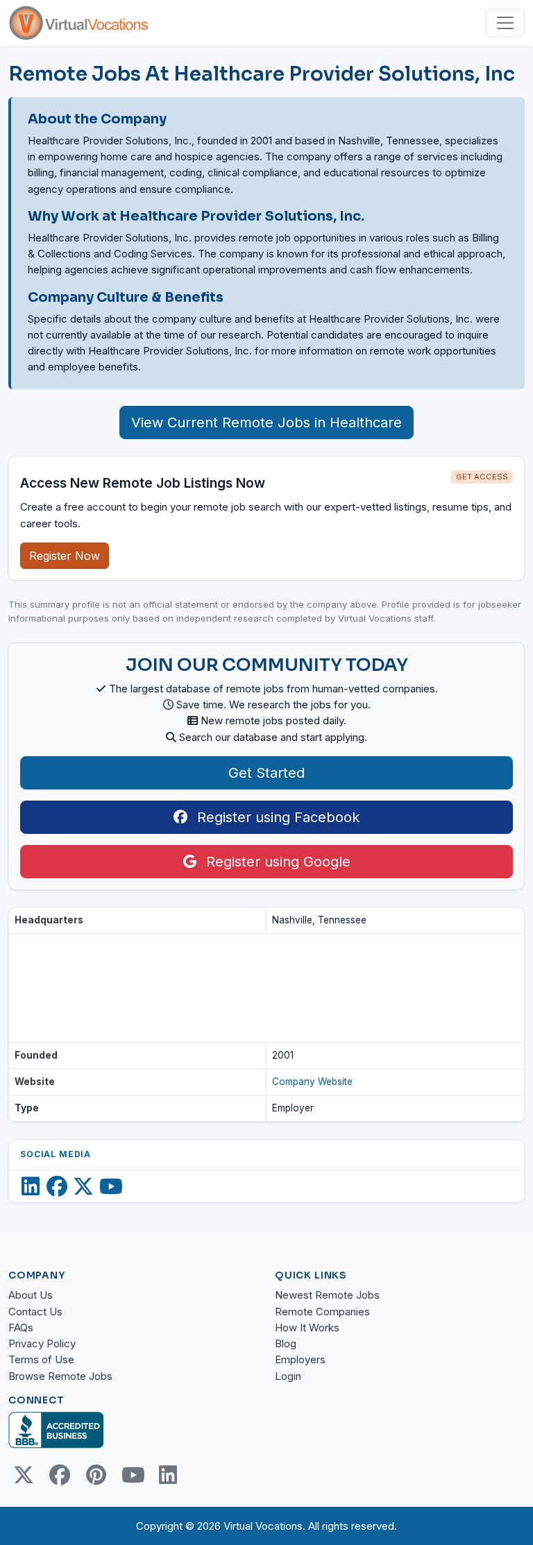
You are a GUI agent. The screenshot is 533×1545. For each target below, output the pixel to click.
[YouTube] (111, 1186)
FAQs (20, 1327)
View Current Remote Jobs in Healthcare (266, 422)
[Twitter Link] (23, 1475)
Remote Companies (322, 1311)
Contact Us (35, 1311)
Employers (300, 1359)
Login (288, 1376)
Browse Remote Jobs (60, 1376)
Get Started (266, 773)
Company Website (312, 1081)
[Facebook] (56, 1186)
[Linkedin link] (168, 1475)
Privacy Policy (42, 1343)
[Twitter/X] (83, 1186)
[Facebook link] (59, 1475)
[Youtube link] (132, 1475)
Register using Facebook (276, 817)
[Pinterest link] (96, 1475)
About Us (30, 1294)
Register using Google (276, 861)
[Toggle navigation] (505, 23)
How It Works (307, 1327)
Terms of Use (41, 1359)
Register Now (64, 556)
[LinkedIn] (30, 1186)
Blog (285, 1343)
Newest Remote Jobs (327, 1294)
